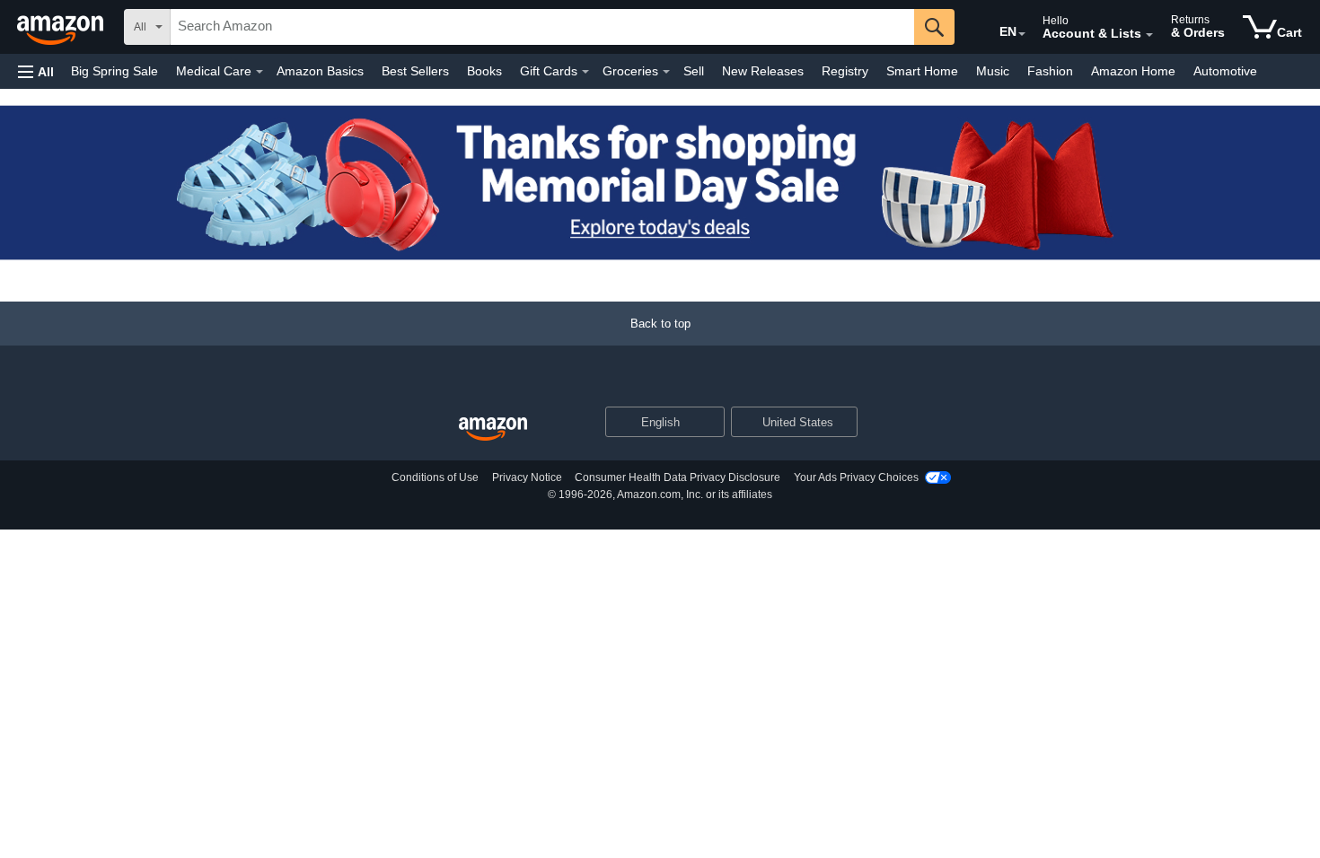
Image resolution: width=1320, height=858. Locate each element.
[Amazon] (62, 26)
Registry (845, 71)
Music (992, 71)
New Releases (763, 71)
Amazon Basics (320, 71)
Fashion (1050, 71)
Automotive (1225, 71)
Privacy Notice (527, 477)
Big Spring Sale (114, 71)
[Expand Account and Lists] (1149, 35)
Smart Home (922, 71)
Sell (693, 71)
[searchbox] (542, 27)
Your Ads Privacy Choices (856, 477)
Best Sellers (415, 71)
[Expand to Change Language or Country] (1021, 34)
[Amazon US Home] (493, 429)
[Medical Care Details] (259, 72)
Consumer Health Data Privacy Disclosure (677, 477)
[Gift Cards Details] (585, 72)
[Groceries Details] (666, 72)
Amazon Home (1133, 71)
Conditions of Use (435, 477)
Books (484, 71)
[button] (36, 71)
